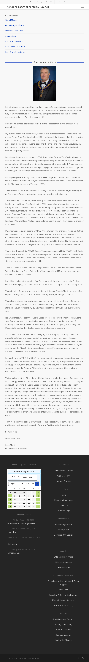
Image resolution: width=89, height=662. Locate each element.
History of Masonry (63, 624)
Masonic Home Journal (63, 470)
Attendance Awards (63, 562)
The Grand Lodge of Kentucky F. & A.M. (27, 6)
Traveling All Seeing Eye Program (63, 595)
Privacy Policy (63, 529)
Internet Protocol (63, 481)
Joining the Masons (63, 640)
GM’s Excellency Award (63, 557)
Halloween (12, 544)
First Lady (63, 589)
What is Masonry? (63, 629)
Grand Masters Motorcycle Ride (21, 523)
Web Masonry (63, 476)
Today (24, 477)
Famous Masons (63, 635)
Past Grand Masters (14, 41)
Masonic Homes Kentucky (63, 600)
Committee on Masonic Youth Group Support (63, 583)
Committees (10, 36)
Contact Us (63, 505)
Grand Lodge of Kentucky (63, 619)
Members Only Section (63, 535)
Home (63, 495)
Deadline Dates (63, 567)
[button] (82, 7)
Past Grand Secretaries (15, 52)
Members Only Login (63, 500)
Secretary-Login (63, 510)
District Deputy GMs (14, 30)
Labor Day (12, 532)
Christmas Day (14, 553)
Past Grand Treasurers (15, 46)
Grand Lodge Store (63, 524)
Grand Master (11, 20)
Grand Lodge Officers (14, 25)
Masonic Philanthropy (63, 605)
